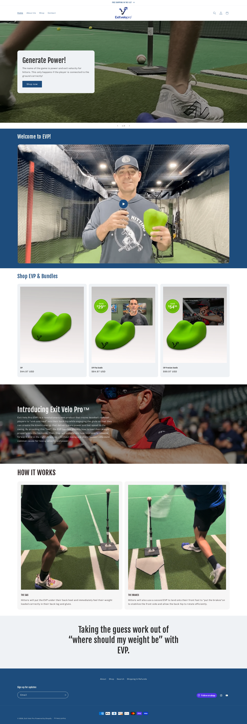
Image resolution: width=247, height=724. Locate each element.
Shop (111, 679)
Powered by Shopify (43, 718)
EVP (21, 368)
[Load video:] (123, 203)
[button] (214, 13)
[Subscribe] (65, 695)
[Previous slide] (117, 126)
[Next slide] (129, 126)
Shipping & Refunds (137, 679)
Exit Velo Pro (29, 718)
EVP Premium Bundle (170, 368)
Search (120, 679)
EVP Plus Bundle (97, 368)
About (103, 679)
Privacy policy (60, 718)
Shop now (32, 84)
